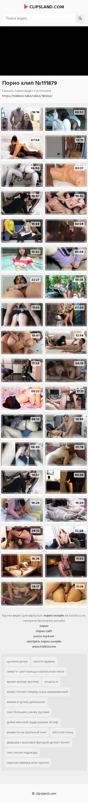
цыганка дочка (17, 661)
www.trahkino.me (44, 646)
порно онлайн (54, 615)
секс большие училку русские (28, 712)
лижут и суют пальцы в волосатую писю (35, 671)
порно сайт (44, 631)
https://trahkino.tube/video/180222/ (27, 96)
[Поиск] (80, 18)
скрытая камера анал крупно (28, 762)
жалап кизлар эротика (23, 681)
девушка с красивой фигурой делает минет (38, 742)
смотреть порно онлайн (44, 641)
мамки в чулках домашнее (26, 701)
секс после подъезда (22, 752)
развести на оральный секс (26, 732)
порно (44, 625)
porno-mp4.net (44, 636)
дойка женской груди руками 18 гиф (32, 722)
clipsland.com (46, 7)
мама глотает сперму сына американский (37, 691)
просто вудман (44, 661)
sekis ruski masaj (62, 732)
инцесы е (51, 681)
